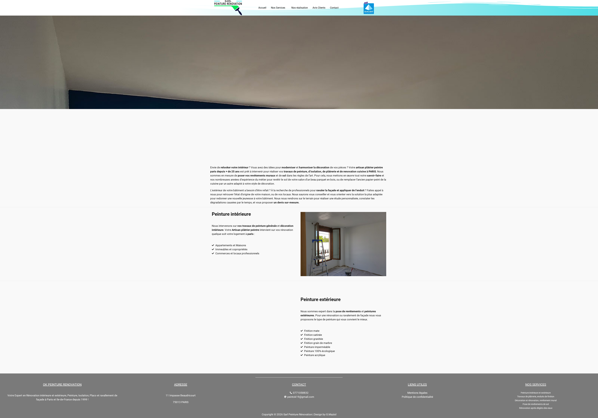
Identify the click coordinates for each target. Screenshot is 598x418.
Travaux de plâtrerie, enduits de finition (535, 396)
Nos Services (278, 7)
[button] (279, 7)
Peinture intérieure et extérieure (536, 393)
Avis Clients (319, 7)
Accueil (262, 7)
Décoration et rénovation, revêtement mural (536, 400)
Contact (334, 7)
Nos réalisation (299, 7)
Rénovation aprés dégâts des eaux (535, 408)
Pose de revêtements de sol (536, 404)
